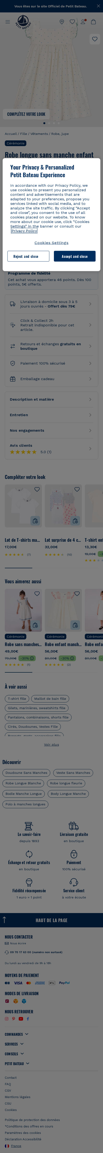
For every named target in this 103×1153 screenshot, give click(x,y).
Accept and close (74, 256)
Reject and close (25, 256)
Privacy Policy (24, 230)
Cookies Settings (51, 242)
